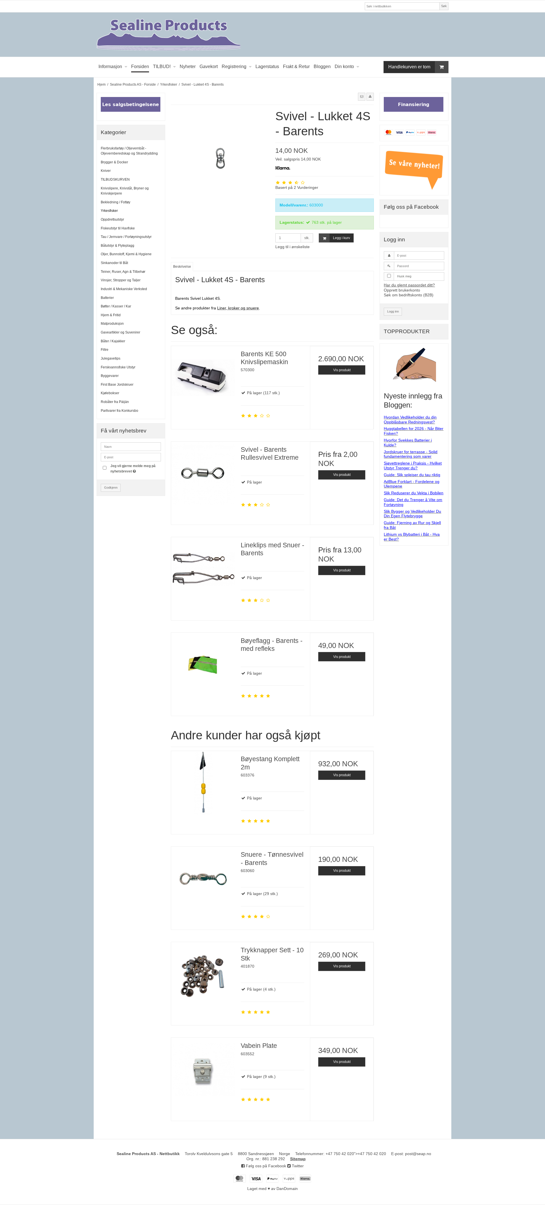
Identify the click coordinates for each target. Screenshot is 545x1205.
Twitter (297, 1166)
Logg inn (393, 311)
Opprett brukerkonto (402, 290)
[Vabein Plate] (203, 1069)
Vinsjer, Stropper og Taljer (121, 280)
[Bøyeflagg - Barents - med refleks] (203, 664)
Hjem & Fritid (111, 315)
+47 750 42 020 (340, 1153)
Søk (444, 6)
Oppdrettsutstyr (112, 219)
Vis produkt (342, 370)
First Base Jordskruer (117, 385)
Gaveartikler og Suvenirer (120, 332)
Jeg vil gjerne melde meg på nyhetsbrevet (135, 468)
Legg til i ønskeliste (292, 246)
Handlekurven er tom (409, 66)
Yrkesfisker (109, 211)
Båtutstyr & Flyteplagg (117, 246)
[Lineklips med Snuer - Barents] (203, 569)
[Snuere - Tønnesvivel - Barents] (203, 878)
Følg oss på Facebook (265, 1166)
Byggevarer (110, 376)
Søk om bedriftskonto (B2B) (408, 295)
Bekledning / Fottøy (115, 202)
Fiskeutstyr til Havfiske (118, 228)
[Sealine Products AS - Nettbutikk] (272, 34)
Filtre (104, 350)
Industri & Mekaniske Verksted (124, 289)
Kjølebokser (110, 393)
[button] (361, 97)
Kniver (106, 171)
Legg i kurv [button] (341, 238)
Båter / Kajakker (113, 341)
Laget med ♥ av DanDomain (272, 1188)
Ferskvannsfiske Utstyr (118, 367)
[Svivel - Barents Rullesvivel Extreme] (203, 473)
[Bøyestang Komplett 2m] (203, 782)
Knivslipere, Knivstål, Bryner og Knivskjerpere (125, 190)
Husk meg (404, 276)
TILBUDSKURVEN (115, 180)
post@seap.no (418, 1153)
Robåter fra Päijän (115, 402)
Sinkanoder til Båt (114, 263)
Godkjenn (111, 487)
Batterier (107, 298)
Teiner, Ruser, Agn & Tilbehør (123, 272)
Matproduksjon (112, 324)
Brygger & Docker (114, 162)
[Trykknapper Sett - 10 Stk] (203, 974)
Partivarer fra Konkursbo (119, 411)
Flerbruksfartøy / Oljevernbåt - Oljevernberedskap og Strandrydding (129, 150)
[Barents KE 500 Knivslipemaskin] (203, 378)
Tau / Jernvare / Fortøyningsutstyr (126, 237)
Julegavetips (110, 358)
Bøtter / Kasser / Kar (116, 306)
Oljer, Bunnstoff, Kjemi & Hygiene (126, 254)
